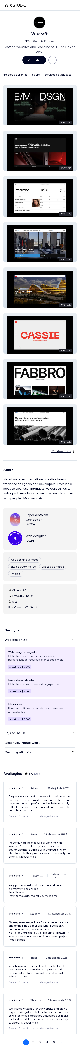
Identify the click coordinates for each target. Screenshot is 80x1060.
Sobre (36, 74)
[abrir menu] (73, 5)
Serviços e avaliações (57, 74)
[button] (40, 105)
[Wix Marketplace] (15, 5)
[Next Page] (61, 1042)
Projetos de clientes (14, 74)
